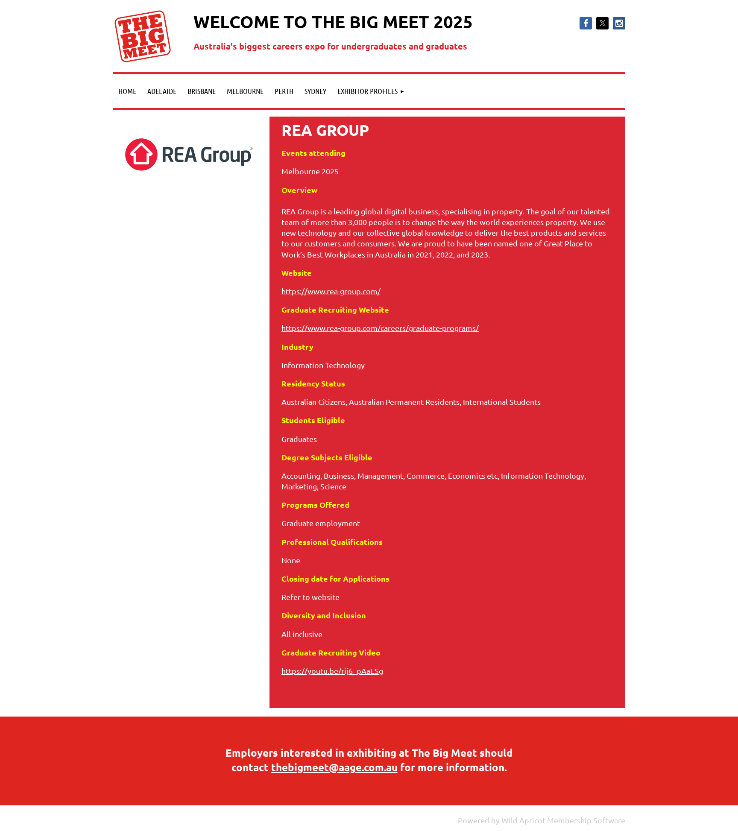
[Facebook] (586, 23)
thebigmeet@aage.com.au (334, 767)
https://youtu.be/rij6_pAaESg (332, 670)
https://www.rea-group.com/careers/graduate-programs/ (380, 327)
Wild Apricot (523, 820)
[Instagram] (619, 23)
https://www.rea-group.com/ (331, 291)
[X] (602, 23)
